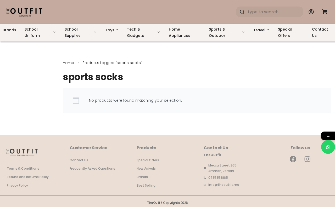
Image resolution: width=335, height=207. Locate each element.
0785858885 (218, 177)
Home (68, 62)
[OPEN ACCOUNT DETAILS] (311, 12)
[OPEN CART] (324, 12)
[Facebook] (293, 158)
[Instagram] (307, 158)
